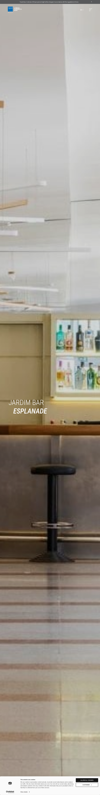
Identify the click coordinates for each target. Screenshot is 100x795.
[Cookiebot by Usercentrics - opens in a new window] (10, 792)
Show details (24, 792)
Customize (86, 784)
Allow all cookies (86, 780)
